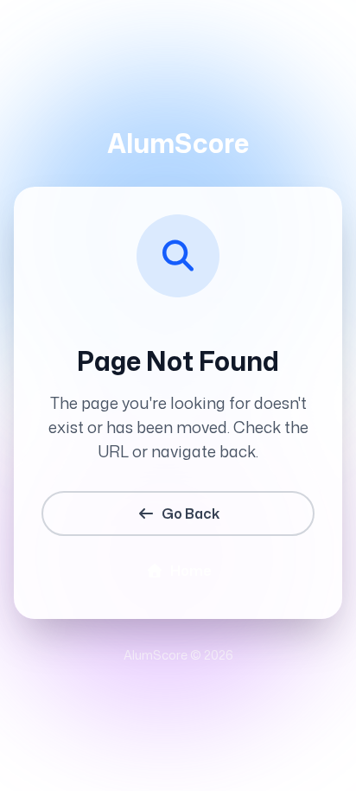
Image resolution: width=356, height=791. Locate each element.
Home (190, 570)
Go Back (190, 513)
